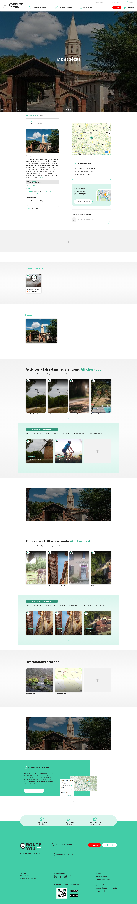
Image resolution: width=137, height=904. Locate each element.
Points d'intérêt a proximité (84, 171)
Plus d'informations (31, 185)
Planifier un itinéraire (64, 845)
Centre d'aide (101, 891)
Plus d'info (42, 177)
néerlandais (35, 194)
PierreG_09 (6, 109)
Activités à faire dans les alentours (86, 168)
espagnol (28, 194)
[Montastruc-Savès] (68, 680)
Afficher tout (91, 369)
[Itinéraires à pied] (58, 396)
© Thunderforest (96, 154)
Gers (37, 115)
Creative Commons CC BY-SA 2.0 (14, 110)
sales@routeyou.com (103, 879)
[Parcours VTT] (101, 396)
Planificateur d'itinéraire (34, 791)
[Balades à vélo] (79, 396)
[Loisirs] (36, 567)
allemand (52, 192)
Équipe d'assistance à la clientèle (107, 888)
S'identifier (109, 845)
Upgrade (116, 7)
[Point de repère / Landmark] (58, 567)
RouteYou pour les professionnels (114, 2)
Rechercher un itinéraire (65, 855)
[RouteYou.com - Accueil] (16, 5)
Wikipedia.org (33, 181)
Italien (47, 192)
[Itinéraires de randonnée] (36, 396)
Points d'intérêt (29, 115)
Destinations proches (83, 174)
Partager (30, 123)
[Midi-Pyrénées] (39, 680)
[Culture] (79, 567)
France (34, 115)
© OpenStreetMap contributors (105, 154)
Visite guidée (99, 2)
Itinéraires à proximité (83, 201)
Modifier (40, 123)
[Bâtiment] (101, 567)
